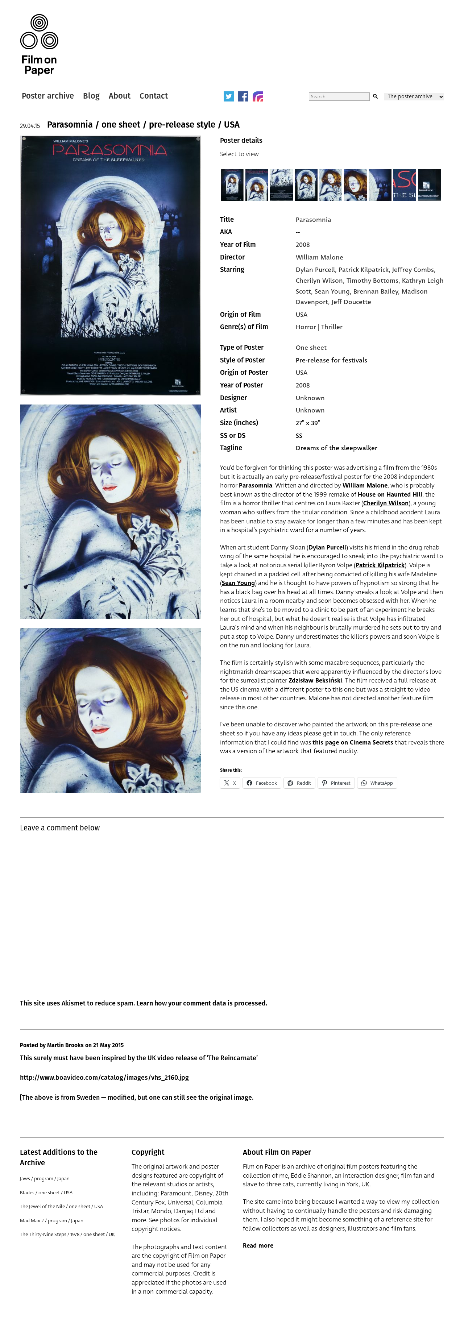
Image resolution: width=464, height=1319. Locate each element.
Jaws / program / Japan (45, 1178)
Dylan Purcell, (317, 269)
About (119, 96)
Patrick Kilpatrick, (365, 269)
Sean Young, (334, 291)
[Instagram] (258, 96)
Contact (154, 96)
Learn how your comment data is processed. (201, 1003)
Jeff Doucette (351, 302)
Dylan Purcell (327, 547)
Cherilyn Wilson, (321, 280)
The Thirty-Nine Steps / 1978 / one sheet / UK (67, 1234)
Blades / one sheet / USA (46, 1192)
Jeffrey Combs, (414, 269)
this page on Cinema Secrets (352, 742)
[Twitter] (229, 96)
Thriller (332, 327)
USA (301, 314)
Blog (91, 96)
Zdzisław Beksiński (315, 680)
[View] (232, 185)
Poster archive (48, 96)
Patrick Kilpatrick (380, 565)
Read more (258, 1245)
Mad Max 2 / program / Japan (51, 1220)
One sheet (311, 347)
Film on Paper (39, 45)
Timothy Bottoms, (374, 280)
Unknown (310, 398)
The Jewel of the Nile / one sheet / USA (61, 1206)
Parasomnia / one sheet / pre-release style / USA (143, 125)
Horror (306, 327)
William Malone (319, 257)
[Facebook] (243, 96)
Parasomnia (313, 219)
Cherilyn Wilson (386, 503)
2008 (303, 244)
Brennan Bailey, (377, 291)
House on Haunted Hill (390, 494)
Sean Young (238, 583)
